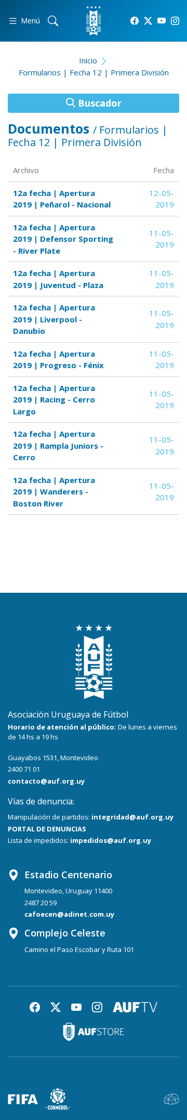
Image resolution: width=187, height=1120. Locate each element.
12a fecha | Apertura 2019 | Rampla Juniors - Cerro (58, 445)
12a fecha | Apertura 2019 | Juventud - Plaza (58, 279)
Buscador (98, 103)
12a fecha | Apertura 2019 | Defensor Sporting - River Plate (63, 239)
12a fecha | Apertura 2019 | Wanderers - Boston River (54, 492)
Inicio (88, 60)
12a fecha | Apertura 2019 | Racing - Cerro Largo (54, 399)
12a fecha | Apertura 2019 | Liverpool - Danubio (54, 319)
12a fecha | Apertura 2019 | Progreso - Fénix (58, 359)
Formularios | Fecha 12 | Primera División (94, 72)
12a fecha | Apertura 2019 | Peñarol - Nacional (62, 199)
